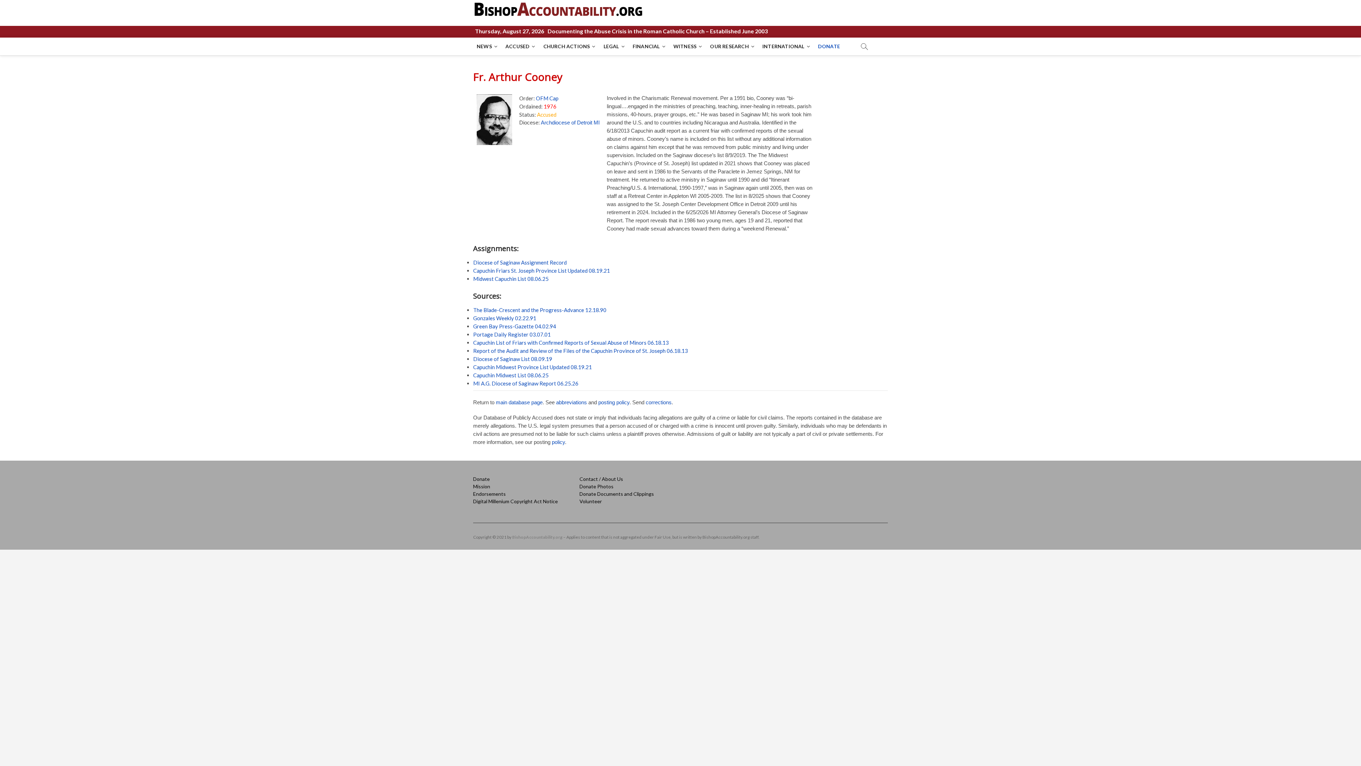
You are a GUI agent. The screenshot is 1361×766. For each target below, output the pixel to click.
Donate (481, 479)
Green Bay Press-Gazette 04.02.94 (514, 326)
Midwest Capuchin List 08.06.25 (511, 279)
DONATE (829, 46)
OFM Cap (547, 98)
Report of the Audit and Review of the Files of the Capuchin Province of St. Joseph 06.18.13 (580, 351)
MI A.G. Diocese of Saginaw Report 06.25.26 (525, 383)
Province (528, 367)
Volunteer (590, 501)
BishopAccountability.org (537, 537)
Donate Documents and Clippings (616, 494)
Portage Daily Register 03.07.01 (512, 334)
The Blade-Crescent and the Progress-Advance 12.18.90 (539, 310)
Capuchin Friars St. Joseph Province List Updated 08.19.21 (541, 270)
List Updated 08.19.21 (565, 367)
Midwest (506, 367)
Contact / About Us (601, 479)
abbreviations (571, 402)
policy (558, 442)
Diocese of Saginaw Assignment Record (520, 262)
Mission (481, 486)
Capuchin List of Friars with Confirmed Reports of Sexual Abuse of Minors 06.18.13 (571, 342)
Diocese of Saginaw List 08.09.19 (512, 359)
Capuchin (484, 367)
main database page (519, 402)
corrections (659, 402)
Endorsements (489, 494)
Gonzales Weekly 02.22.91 (504, 318)
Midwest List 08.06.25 (522, 375)
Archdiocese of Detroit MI (570, 123)
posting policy (613, 402)
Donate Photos (596, 486)
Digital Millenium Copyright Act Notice (515, 501)
